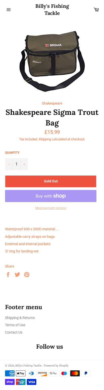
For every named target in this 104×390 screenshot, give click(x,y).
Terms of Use (15, 325)
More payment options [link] (50, 208)
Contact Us (13, 332)
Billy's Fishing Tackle (52, 9)
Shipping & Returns (20, 318)
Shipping (45, 139)
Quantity (12, 152)
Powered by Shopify (56, 365)
